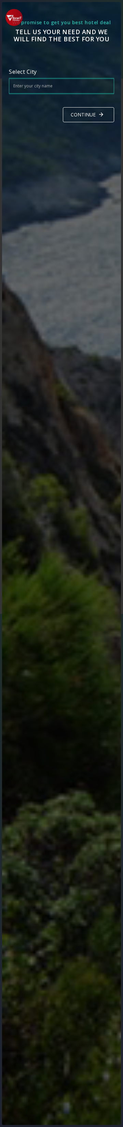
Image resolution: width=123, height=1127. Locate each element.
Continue (83, 114)
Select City (23, 71)
